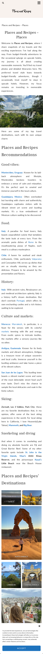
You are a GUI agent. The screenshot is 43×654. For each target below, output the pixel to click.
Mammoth (14, 425)
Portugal (20, 301)
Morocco (5, 324)
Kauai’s (38, 460)
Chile (3, 255)
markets (6, 332)
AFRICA (11, 502)
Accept (21, 648)
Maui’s (22, 456)
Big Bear (27, 425)
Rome (31, 242)
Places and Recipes (21, 11)
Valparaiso (37, 259)
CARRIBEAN (11, 585)
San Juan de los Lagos (12, 373)
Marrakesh (17, 324)
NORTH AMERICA (21, 557)
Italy (3, 231)
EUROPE (32, 502)
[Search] (3, 3)
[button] (40, 3)
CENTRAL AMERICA (32, 585)
